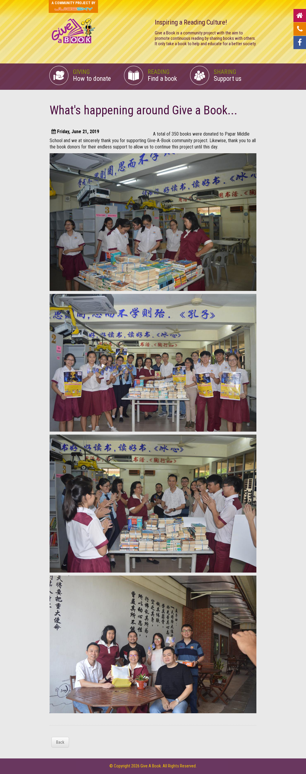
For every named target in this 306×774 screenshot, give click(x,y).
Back (60, 742)
